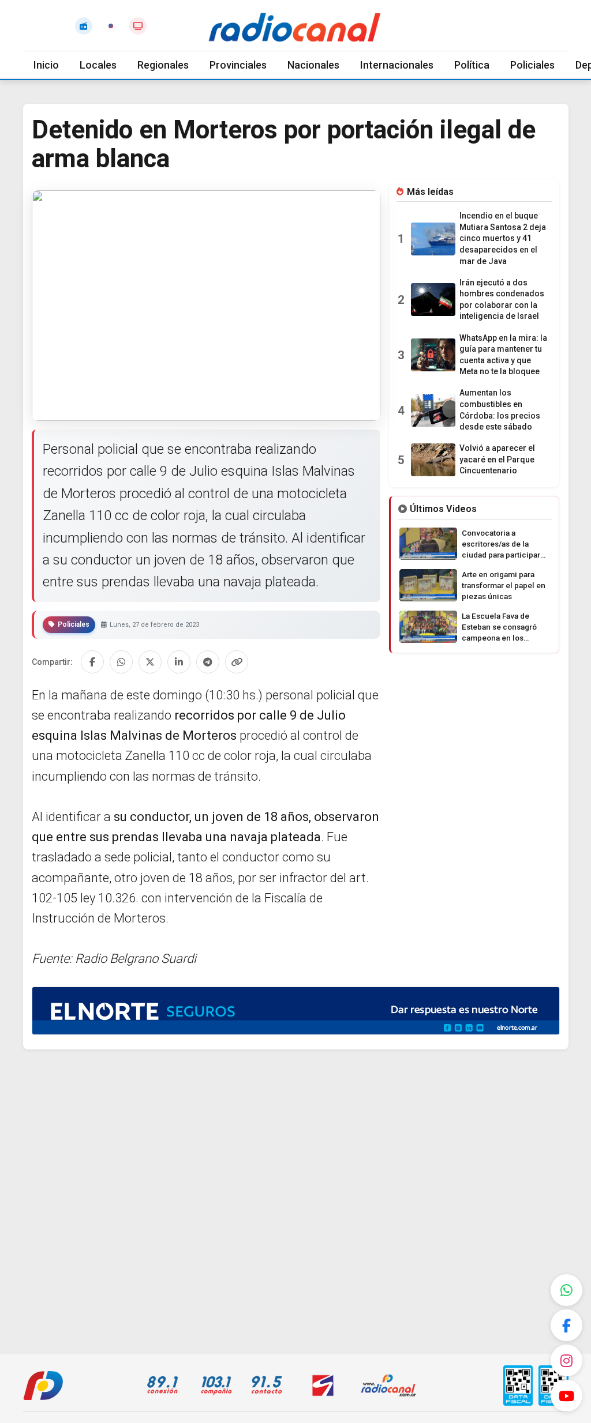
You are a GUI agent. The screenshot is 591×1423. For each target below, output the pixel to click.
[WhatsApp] (566, 1290)
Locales (98, 65)
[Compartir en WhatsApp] (121, 661)
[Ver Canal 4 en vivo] (137, 26)
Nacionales (313, 65)
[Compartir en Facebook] (92, 661)
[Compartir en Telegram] (207, 661)
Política (471, 65)
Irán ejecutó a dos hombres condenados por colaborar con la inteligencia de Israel (501, 299)
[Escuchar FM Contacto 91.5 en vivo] (83, 26)
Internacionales (396, 65)
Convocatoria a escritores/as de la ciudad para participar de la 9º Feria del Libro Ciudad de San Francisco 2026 (502, 544)
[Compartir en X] (150, 661)
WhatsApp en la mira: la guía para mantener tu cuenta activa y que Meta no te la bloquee (503, 355)
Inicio (46, 65)
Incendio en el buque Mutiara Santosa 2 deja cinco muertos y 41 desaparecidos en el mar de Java (502, 238)
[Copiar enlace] (236, 661)
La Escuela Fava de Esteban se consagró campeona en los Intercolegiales (499, 627)
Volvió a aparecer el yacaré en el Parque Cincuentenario (497, 459)
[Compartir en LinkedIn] (178, 661)
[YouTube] (566, 1395)
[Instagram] (566, 1360)
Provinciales (238, 65)
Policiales (532, 65)
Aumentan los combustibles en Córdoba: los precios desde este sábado (499, 409)
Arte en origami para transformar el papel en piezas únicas (503, 585)
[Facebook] (566, 1325)
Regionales (163, 65)
